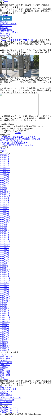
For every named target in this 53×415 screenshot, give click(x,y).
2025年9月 (4, 174)
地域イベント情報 (8, 23)
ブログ (18, 133)
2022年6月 (4, 254)
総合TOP (4, 21)
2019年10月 (5, 301)
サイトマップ (6, 404)
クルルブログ (6, 26)
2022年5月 (4, 256)
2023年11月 (5, 219)
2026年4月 (4, 159)
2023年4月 (4, 233)
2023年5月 (4, 231)
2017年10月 (5, 346)
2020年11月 (5, 280)
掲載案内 (4, 28)
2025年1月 (4, 190)
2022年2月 (4, 262)
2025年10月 (5, 172)
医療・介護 (5, 371)
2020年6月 (4, 287)
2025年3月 (4, 186)
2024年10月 (5, 196)
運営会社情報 (6, 30)
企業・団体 (5, 375)
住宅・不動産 (6, 362)
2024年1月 (4, 215)
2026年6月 (4, 155)
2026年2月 (4, 163)
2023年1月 (4, 239)
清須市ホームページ (9, 410)
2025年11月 (5, 169)
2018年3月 (4, 336)
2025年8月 (4, 176)
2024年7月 (4, 202)
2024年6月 (4, 204)
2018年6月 (4, 330)
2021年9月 (4, 272)
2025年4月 (4, 184)
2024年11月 (5, 194)
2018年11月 (5, 319)
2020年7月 (4, 284)
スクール (4, 367)
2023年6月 (4, 229)
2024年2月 (4, 213)
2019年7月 (4, 305)
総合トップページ (8, 387)
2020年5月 (4, 289)
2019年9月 (4, 303)
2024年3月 (4, 211)
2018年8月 (4, 326)
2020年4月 (4, 291)
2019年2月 (4, 313)
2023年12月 (5, 217)
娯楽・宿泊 (5, 373)
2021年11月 (5, 268)
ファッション (6, 360)
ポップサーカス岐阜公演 (11, 141)
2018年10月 (5, 321)
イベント (4, 149)
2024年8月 (4, 200)
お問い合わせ (6, 36)
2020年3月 (4, 293)
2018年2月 (4, 338)
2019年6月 (4, 307)
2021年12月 (5, 266)
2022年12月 (5, 241)
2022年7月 (4, 252)
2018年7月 (4, 328)
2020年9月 (4, 282)
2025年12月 (5, 167)
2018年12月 (5, 317)
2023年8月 (4, 225)
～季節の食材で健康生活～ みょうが (16, 145)
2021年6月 (4, 276)
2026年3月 (4, 161)
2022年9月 (4, 248)
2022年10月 (5, 245)
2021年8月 (4, 274)
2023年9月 (4, 223)
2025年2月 (4, 188)
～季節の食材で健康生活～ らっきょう (18, 137)
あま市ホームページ (9, 412)
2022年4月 (4, 258)
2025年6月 (4, 180)
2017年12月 (5, 342)
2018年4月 (4, 334)
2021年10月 (5, 270)
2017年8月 (4, 350)
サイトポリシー (7, 34)
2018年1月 (4, 340)
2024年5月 (4, 206)
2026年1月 (4, 165)
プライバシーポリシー (10, 32)
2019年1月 (4, 315)
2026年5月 (4, 157)
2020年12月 (5, 278)
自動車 (3, 369)
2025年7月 (4, 178)
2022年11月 (5, 243)
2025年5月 (4, 182)
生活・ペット (6, 356)
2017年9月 (4, 348)
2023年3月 (4, 235)
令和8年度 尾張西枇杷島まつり (15, 143)
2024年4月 (4, 208)
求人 (2, 377)
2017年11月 (5, 344)
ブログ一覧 (28, 40)
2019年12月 (5, 297)
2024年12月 (5, 192)
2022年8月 (4, 250)
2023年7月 (4, 227)
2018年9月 (4, 323)
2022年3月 (4, 260)
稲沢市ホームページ (9, 408)
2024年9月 (4, 198)
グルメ (3, 354)
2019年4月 (4, 311)
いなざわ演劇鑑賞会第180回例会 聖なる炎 (20, 139)
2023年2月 (4, 237)
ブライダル (5, 365)
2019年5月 (4, 309)
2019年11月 (5, 299)
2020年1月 (4, 295)
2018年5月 (4, 332)
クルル (3, 40)
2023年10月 (5, 221)
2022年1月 (4, 264)
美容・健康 (5, 358)
